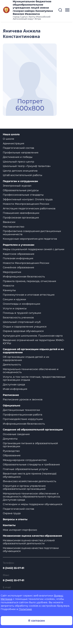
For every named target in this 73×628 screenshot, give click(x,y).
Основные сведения (16, 434)
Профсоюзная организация (21, 217)
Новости (8, 285)
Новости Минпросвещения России (26, 203)
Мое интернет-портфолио (20, 529)
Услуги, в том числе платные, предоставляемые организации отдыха (34, 378)
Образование (12, 455)
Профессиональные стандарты (23, 194)
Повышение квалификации (21, 212)
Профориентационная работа (22, 414)
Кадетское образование (18, 253)
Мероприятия (12, 272)
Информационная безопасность (24, 276)
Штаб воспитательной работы (22, 175)
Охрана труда (12, 513)
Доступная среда (14, 384)
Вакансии (9, 222)
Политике (25, 609)
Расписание (11, 395)
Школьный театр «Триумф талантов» (27, 166)
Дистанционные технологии (21, 410)
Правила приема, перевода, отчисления (29, 281)
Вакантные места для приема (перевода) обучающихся (30, 475)
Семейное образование (18, 267)
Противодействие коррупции (23, 419)
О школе (8, 138)
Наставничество (13, 226)
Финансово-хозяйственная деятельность (29, 481)
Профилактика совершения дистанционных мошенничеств (32, 232)
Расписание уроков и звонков (23, 399)
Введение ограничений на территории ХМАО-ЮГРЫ (33, 341)
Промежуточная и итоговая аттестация (28, 294)
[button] (60, 10)
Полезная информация (18, 258)
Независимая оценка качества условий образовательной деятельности (29, 542)
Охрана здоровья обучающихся (23, 331)
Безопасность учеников (18, 317)
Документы (10, 438)
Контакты (9, 525)
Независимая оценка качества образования (32, 535)
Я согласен (36, 620)
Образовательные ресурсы (21, 190)
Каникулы (9, 290)
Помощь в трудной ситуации (22, 312)
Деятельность (12, 364)
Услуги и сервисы (15, 308)
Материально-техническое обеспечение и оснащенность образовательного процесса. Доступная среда (31, 496)
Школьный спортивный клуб (22, 322)
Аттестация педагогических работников (29, 208)
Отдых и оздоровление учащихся (24, 326)
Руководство (11, 451)
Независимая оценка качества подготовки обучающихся (31, 549)
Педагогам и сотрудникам (20, 181)
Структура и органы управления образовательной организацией (24, 487)
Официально (11, 405)
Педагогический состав (18, 147)
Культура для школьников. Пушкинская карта (33, 335)
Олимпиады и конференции (21, 303)
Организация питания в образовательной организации (30, 445)
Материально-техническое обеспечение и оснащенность (30, 371)
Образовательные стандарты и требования (31, 464)
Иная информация (15, 389)
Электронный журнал (17, 185)
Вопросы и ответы (15, 519)
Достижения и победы (17, 157)
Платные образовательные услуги (25, 469)
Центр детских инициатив (20, 170)
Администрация (13, 143)
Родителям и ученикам (18, 244)
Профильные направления (20, 152)
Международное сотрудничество (25, 460)
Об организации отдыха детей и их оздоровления (26, 358)
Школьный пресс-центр (18, 161)
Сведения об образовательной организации (33, 429)
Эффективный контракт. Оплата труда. (28, 199)
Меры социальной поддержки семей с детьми (33, 249)
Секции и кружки (14, 299)
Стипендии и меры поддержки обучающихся (32, 504)
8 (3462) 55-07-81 (13, 568)
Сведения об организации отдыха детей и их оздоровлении (33, 351)
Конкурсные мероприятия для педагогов (30, 238)
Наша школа (11, 134)
